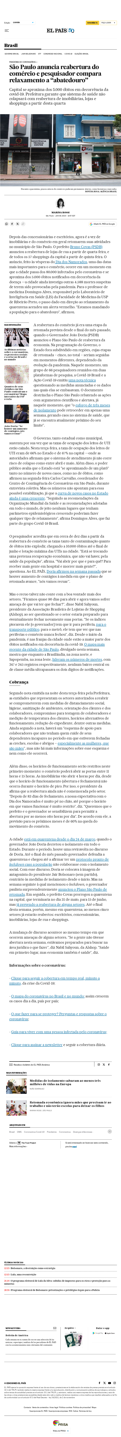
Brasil (10, 45)
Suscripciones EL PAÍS (38, 1411)
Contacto (27, 1407)
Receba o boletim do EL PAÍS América (32, 1064)
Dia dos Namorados (71, 262)
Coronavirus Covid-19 (34, 1132)
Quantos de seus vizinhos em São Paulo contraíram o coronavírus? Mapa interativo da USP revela (15, 393)
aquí (74, 1146)
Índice (75, 1411)
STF (39, 54)
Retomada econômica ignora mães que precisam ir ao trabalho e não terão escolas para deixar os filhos (70, 1104)
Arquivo (69, 1328)
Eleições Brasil (82, 54)
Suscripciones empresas (58, 1411)
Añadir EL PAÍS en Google (104, 224)
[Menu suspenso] (6, 30)
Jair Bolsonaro (28, 54)
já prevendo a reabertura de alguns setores (50, 904)
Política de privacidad (82, 1407)
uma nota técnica (82, 380)
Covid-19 (68, 54)
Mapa (94, 1407)
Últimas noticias (13, 1262)
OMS (19, 1132)
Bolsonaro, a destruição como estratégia (33, 1268)
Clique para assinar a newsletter (36, 1045)
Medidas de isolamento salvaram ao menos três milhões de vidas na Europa (65, 1083)
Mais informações (17, 1146)
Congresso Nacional (52, 54)
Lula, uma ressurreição (23, 1274)
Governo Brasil (12, 54)
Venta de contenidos (40, 1407)
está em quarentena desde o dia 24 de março (59, 839)
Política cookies (65, 1407)
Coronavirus (65, 1132)
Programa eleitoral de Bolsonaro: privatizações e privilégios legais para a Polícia (55, 1290)
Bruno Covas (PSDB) (86, 247)
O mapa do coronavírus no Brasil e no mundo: (47, 996)
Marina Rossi (60, 212)
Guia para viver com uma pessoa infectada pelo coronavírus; (59, 1032)
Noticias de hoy (85, 1411)
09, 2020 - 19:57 (65, 216)
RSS (70, 1411)
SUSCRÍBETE (92, 23)
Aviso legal (53, 1407)
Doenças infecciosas (82, 1132)
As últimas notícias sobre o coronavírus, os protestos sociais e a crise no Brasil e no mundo (16, 355)
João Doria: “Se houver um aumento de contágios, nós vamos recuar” (15, 430)
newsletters (13, 1328)
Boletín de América (17, 1335)
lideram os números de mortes (77, 659)
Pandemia (52, 1132)
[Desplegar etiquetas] (110, 1131)
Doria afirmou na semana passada (74, 571)
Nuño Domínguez (37, 1089)
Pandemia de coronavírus (22, 62)
